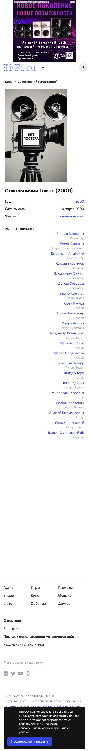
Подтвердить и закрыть (29, 741)
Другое (64, 603)
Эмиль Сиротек (71, 243)
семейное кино (72, 216)
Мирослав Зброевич (68, 393)
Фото (7, 603)
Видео (8, 595)
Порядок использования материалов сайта (39, 636)
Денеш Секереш (71, 283)
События (38, 603)
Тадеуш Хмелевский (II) (66, 432)
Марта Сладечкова (69, 353)
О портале (12, 620)
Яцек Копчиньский (69, 423)
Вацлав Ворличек (70, 233)
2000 (79, 201)
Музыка (64, 595)
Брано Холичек (72, 293)
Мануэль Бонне (72, 343)
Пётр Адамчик (72, 383)
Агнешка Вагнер (71, 363)
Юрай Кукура (73, 303)
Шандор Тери (73, 373)
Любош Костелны (70, 403)
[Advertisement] (36, 473)
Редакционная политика (23, 644)
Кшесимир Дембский (67, 253)
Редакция (11, 629)
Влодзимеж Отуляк (69, 273)
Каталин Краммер (70, 263)
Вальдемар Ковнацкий (66, 333)
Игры (35, 588)
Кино (9, 81)
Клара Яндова (73, 323)
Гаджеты (65, 588)
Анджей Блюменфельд (66, 413)
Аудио (8, 588)
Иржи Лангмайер (70, 313)
